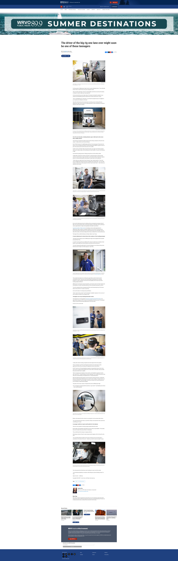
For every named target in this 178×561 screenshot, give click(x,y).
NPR (76, 481)
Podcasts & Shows (81, 9)
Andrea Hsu (66, 51)
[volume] (64, 7)
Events (88, 9)
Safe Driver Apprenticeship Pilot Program (93, 298)
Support (93, 9)
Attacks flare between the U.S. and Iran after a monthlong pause (111, 517)
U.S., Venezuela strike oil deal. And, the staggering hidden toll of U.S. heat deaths (77, 517)
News (66, 9)
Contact (93, 554)
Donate (115, 2)
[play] (61, 6)
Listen (61, 9)
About (81, 552)
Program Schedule (72, 9)
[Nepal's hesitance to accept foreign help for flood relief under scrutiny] (66, 512)
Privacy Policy (107, 554)
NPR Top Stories (81, 481)
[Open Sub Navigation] (63, 9)
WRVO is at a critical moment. (78, 529)
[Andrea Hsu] (75, 490)
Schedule (81, 554)
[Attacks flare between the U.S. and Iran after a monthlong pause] (111, 512)
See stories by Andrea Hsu (83, 491)
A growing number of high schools (79, 228)
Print (116, 52)
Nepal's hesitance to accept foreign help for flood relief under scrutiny (65, 517)
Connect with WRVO (106, 9)
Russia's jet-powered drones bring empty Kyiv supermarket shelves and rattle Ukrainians (100, 517)
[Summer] (89, 24)
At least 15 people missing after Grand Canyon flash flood (89, 511)
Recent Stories (64, 508)
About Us (98, 9)
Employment (94, 552)
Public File (106, 552)
